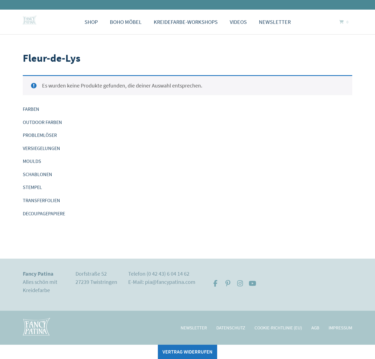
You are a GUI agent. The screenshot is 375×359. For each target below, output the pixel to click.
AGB (315, 328)
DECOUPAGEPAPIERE (44, 213)
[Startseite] (29, 20)
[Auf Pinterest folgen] (228, 283)
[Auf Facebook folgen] (215, 283)
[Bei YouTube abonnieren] (252, 283)
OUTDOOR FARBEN (42, 122)
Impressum (340, 328)
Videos (238, 21)
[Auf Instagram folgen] (240, 283)
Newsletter (275, 21)
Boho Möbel (126, 21)
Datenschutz (230, 328)
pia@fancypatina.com (170, 281)
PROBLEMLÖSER (40, 135)
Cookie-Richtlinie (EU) (278, 328)
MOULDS (32, 161)
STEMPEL (32, 187)
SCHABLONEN (37, 174)
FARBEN (31, 109)
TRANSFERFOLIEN (41, 200)
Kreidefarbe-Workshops (186, 21)
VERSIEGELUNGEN (41, 148)
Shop (91, 21)
